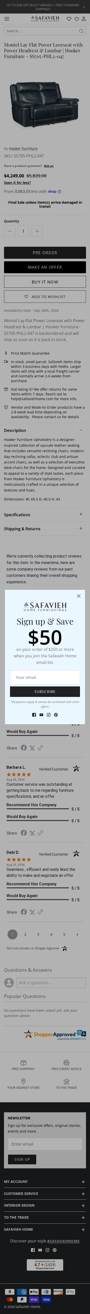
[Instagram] (48, 715)
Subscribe (45, 691)
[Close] (78, 596)
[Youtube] (41, 715)
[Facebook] (34, 715)
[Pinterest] (56, 715)
